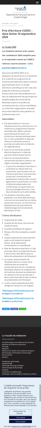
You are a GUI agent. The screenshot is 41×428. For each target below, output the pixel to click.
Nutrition (5, 357)
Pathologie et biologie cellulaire (13, 365)
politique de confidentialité (21, 426)
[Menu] (37, 2)
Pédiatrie (5, 370)
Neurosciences (7, 355)
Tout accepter (20, 421)
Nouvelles (5, 23)
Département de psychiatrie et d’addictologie (20, 16)
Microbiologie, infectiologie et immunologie (16, 353)
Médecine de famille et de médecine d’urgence (18, 351)
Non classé (14, 23)
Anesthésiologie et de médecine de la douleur (18, 342)
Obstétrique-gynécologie (10, 361)
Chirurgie (5, 346)
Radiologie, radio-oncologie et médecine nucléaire (19, 374)
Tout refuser (20, 417)
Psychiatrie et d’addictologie (11, 372)
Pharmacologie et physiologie (12, 368)
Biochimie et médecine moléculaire (14, 344)
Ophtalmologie (7, 363)
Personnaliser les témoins (21, 412)
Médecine (5, 349)
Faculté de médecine (20, 12)
